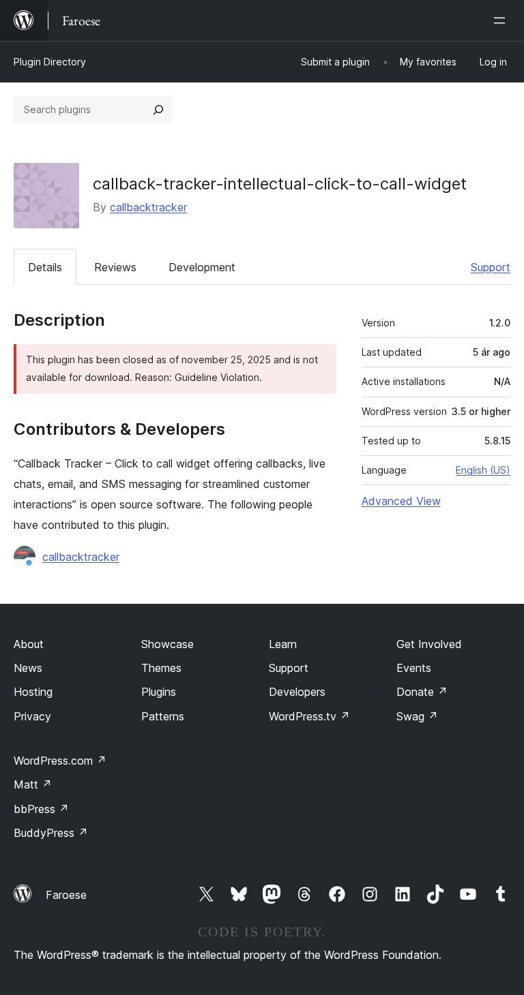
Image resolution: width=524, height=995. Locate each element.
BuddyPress (51, 833)
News (28, 668)
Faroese (66, 895)
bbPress (41, 809)
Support (490, 267)
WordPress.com (60, 760)
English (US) (483, 470)
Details (45, 267)
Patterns (162, 716)
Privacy (32, 716)
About (29, 644)
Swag (417, 716)
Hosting (33, 692)
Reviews (115, 267)
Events (413, 668)
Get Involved (429, 644)
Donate (422, 692)
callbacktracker (148, 207)
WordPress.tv (309, 716)
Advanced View (401, 501)
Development (202, 267)
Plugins (158, 692)
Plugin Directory (50, 61)
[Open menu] (502, 20)
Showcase (167, 644)
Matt (33, 784)
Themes (161, 668)
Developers (297, 692)
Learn (283, 644)
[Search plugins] (158, 109)
